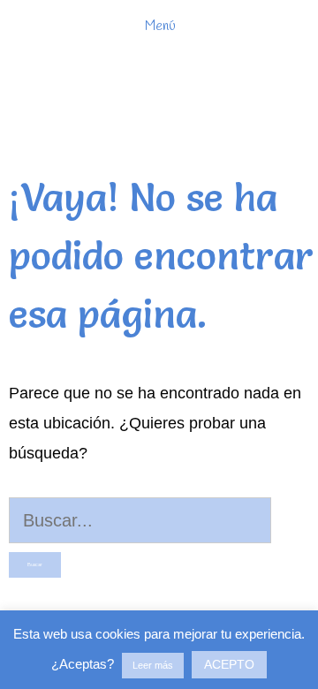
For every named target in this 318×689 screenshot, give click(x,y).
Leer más (152, 665)
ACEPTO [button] (229, 664)
